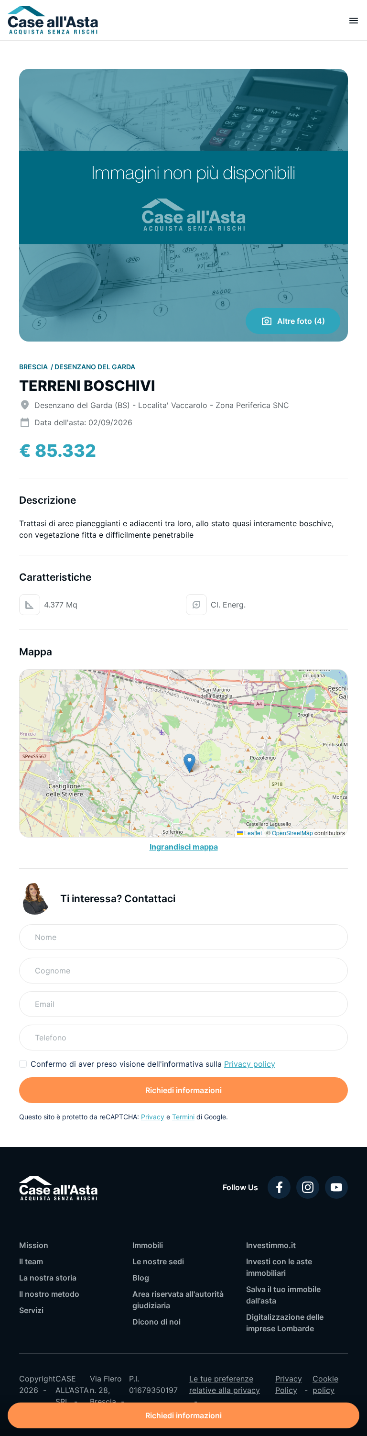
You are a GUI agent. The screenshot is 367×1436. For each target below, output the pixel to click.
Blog (140, 1277)
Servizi (31, 1310)
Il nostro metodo (49, 1294)
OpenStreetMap (292, 832)
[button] (189, 763)
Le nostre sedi (158, 1261)
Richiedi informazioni (183, 1090)
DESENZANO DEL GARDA (94, 367)
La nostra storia (47, 1277)
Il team (31, 1261)
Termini (183, 1117)
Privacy (152, 1117)
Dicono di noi (156, 1321)
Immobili (147, 1245)
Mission (33, 1245)
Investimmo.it (271, 1245)
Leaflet (252, 832)
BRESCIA (34, 367)
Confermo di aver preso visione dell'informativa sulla (153, 1064)
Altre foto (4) (301, 321)
